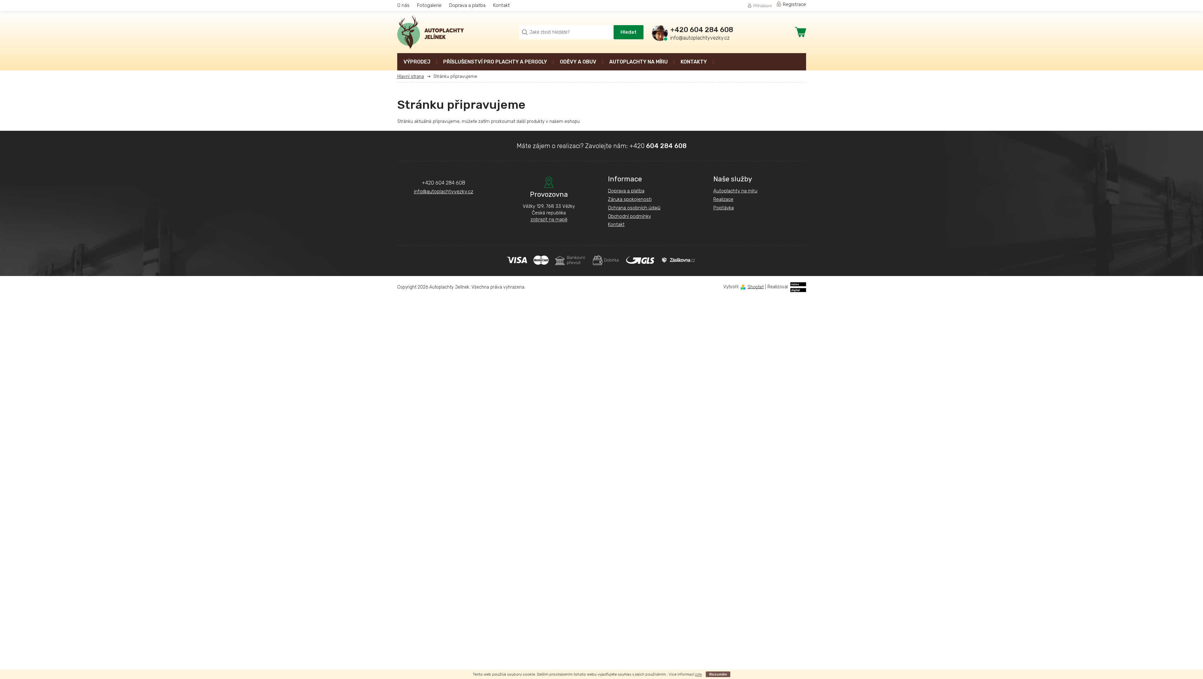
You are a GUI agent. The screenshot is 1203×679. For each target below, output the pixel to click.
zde (698, 674)
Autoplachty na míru (735, 191)
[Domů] (413, 76)
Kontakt (501, 5)
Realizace (723, 199)
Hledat (629, 32)
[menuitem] (417, 62)
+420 (658, 146)
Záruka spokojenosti (630, 199)
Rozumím (718, 674)
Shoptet (756, 287)
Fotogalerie (429, 5)
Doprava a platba (467, 5)
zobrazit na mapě (549, 219)
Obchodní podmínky (629, 216)
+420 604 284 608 (443, 183)
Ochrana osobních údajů (634, 208)
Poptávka (723, 208)
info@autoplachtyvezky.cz (443, 192)
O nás (403, 5)
